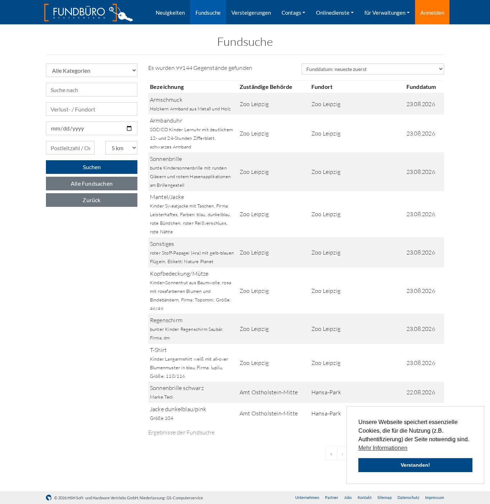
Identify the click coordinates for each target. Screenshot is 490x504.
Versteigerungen (251, 12)
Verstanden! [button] (415, 465)
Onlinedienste (332, 12)
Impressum (434, 497)
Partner (331, 497)
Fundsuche (208, 12)
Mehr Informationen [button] (382, 448)
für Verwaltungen (384, 12)
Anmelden (432, 12)
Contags (291, 12)
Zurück (91, 199)
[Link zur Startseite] (88, 12)
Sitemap (384, 497)
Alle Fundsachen (92, 183)
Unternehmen (307, 497)
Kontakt (365, 497)
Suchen (92, 166)
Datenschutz (408, 497)
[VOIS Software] (50, 497)
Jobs (348, 497)
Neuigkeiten (170, 12)
